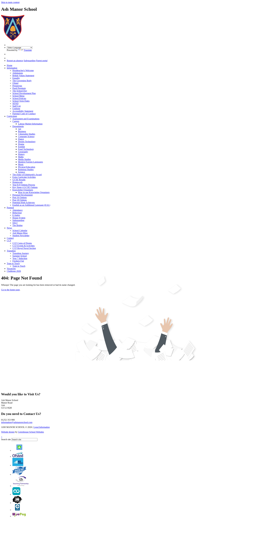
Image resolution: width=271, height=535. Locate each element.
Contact (10, 238)
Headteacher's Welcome (23, 70)
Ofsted (15, 83)
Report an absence (15, 60)
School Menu (18, 96)
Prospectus (17, 86)
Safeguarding (30, 60)
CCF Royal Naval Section (24, 248)
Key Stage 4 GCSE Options (25, 187)
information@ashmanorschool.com (16, 422)
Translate (28, 50)
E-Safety (16, 215)
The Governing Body (22, 80)
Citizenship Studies (26, 134)
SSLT (15, 223)
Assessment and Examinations (25, 119)
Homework (17, 182)
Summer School (19, 256)
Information (12, 68)
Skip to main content (10, 2)
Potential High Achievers (23, 202)
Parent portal (41, 60)
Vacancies (11, 268)
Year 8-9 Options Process (23, 185)
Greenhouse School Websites (31, 432)
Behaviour (17, 212)
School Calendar (19, 230)
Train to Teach (13, 263)
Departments (18, 126)
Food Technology (26, 149)
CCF (9, 240)
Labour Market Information (30, 124)
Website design (8, 432)
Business (22, 131)
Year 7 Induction (19, 258)
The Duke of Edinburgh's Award (27, 174)
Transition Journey (20, 253)
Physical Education (26, 167)
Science (21, 172)
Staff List (16, 106)
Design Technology (27, 141)
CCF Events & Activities (23, 246)
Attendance (17, 210)
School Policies (19, 98)
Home (9, 65)
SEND (15, 103)
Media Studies (24, 159)
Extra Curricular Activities (24, 177)
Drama (21, 144)
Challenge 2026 (14, 271)
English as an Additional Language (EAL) (31, 205)
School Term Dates (20, 101)
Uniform (16, 108)
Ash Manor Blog (20, 233)
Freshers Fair (18, 261)
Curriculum (12, 116)
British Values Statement (23, 75)
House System (18, 218)
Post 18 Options (19, 200)
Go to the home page (10, 290)
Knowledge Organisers (22, 190)
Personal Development (22, 195)
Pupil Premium (19, 88)
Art (19, 129)
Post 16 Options (19, 197)
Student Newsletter (20, 235)
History (21, 154)
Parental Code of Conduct (24, 113)
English (21, 146)
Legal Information (42, 427)
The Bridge (17, 225)
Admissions (17, 73)
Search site (6, 439)
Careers (15, 121)
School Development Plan (24, 93)
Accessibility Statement (22, 111)
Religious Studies (26, 169)
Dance (21, 139)
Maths (21, 157)
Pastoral (10, 207)
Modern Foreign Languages (30, 162)
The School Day (19, 91)
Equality (16, 78)
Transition (11, 251)
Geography (23, 152)
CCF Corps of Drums (22, 243)
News (9, 228)
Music (21, 164)
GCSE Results (18, 179)
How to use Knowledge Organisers (34, 192)
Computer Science (26, 136)
